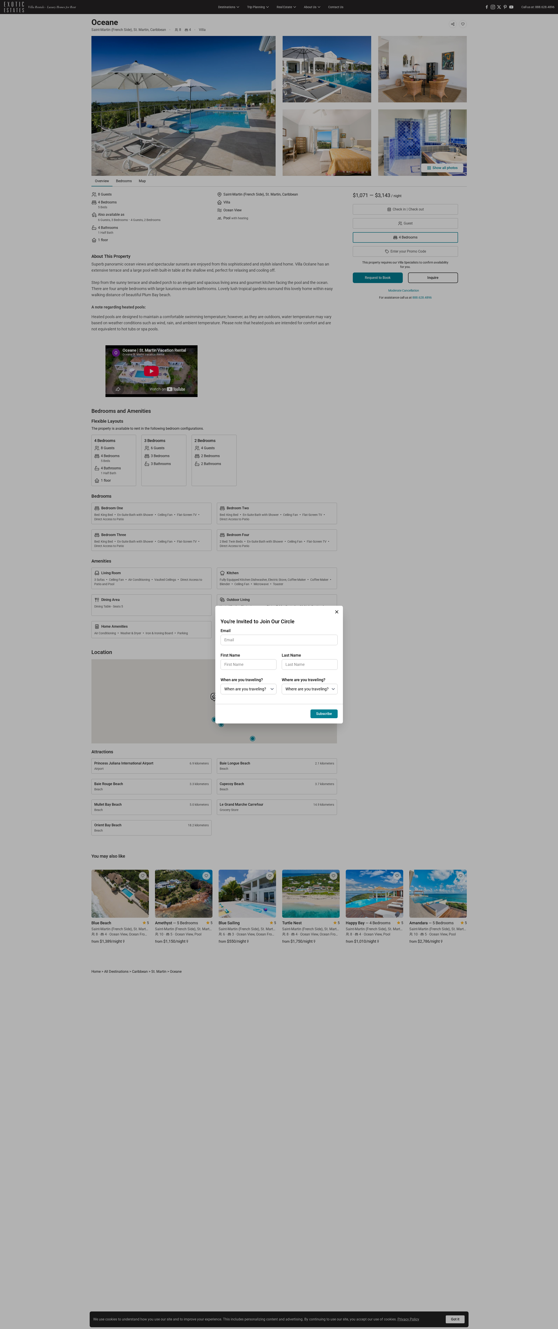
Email (226, 630)
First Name (230, 655)
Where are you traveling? (303, 679)
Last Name (291, 655)
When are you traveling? (242, 679)
